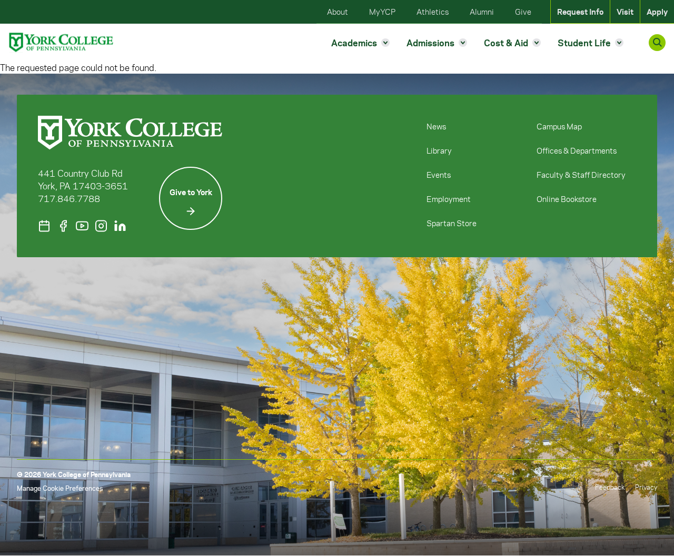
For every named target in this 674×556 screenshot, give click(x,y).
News (436, 126)
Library (439, 150)
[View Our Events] (44, 225)
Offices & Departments (577, 150)
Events (439, 174)
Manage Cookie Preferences (60, 487)
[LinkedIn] (120, 225)
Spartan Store (452, 223)
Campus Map (559, 126)
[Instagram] (101, 225)
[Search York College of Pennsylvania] (657, 42)
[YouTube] (82, 225)
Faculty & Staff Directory (581, 174)
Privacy (646, 486)
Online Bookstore (567, 199)
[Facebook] (63, 225)
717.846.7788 (69, 198)
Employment (449, 199)
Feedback (610, 486)
